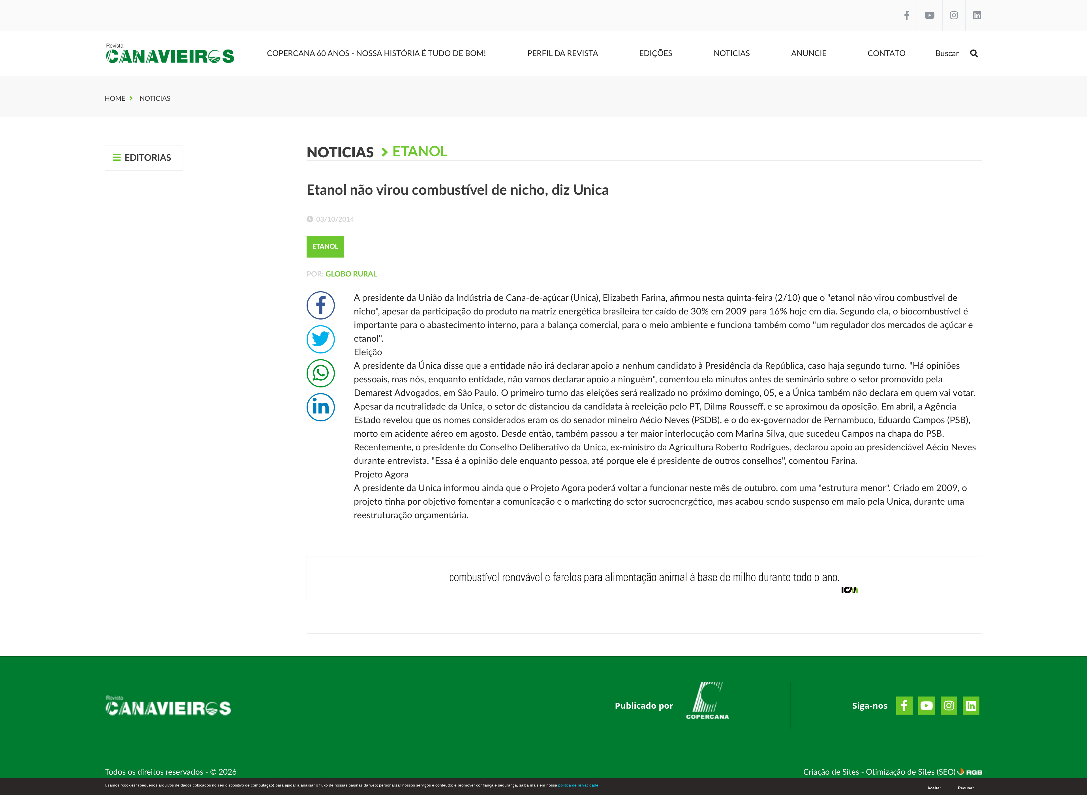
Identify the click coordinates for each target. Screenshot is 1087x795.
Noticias (732, 53)
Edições (655, 53)
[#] (707, 702)
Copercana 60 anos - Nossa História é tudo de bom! (376, 53)
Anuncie (809, 53)
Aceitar (934, 788)
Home (115, 98)
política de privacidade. (578, 785)
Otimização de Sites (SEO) (911, 772)
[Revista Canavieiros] (170, 53)
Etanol (420, 152)
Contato (887, 53)
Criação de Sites (832, 772)
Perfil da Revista (562, 53)
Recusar (966, 788)
